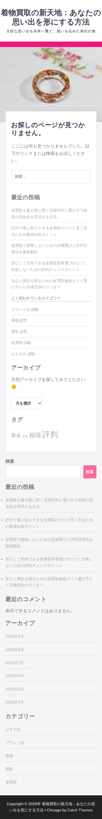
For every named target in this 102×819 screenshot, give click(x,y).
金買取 (17, 342)
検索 (9, 461)
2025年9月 (14, 636)
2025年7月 (14, 663)
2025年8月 (14, 650)
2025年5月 (14, 689)
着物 (15, 320)
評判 (50, 434)
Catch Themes (80, 810)
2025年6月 (14, 676)
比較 (25, 436)
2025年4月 (14, 702)
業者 (16, 435)
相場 (35, 435)
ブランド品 (20, 309)
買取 (15, 331)
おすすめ (18, 354)
